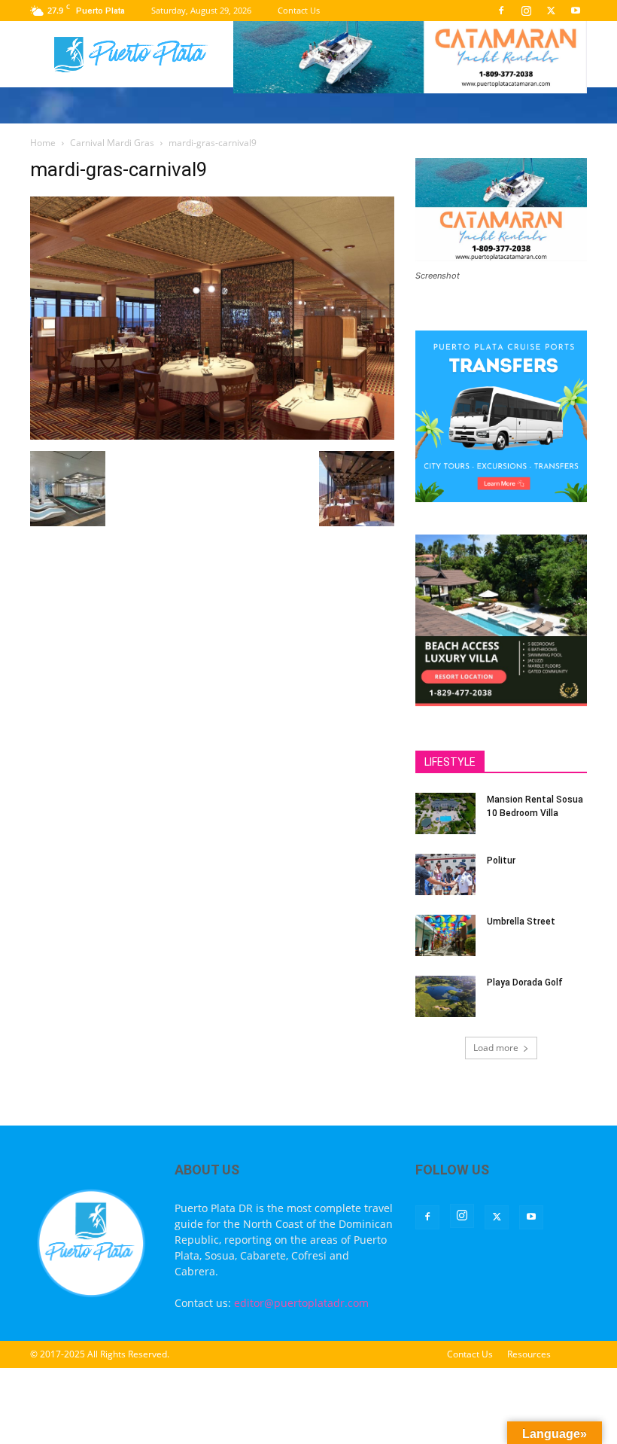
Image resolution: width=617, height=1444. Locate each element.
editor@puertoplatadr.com (301, 1303)
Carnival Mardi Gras (112, 142)
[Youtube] (575, 10)
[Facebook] (501, 10)
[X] (550, 10)
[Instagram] (526, 10)
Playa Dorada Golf (525, 982)
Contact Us (299, 10)
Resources (529, 1354)
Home (43, 142)
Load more (495, 1047)
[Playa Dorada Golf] (445, 996)
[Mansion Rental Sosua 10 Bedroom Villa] (445, 813)
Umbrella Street (521, 921)
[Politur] (445, 874)
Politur (501, 860)
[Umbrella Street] (445, 935)
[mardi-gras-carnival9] (212, 435)
